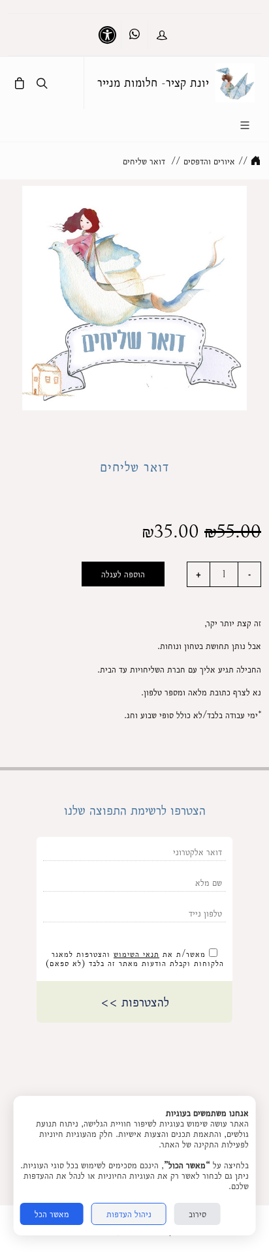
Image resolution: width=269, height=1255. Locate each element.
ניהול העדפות (128, 1214)
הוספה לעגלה (123, 574)
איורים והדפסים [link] (209, 161)
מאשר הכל (52, 1214)
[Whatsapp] (134, 34)
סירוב (197, 1214)
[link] (235, 82)
